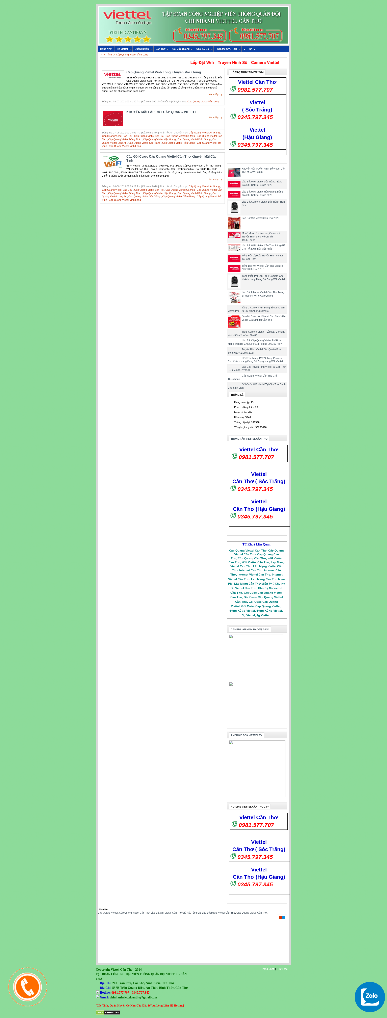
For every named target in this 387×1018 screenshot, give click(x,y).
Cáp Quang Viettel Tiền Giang (178, 143)
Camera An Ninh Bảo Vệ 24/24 (250, 629)
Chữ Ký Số (202, 49)
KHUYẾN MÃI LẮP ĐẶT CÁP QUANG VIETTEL (161, 112)
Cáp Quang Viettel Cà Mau (180, 136)
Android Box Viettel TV (246, 735)
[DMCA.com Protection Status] (108, 1014)
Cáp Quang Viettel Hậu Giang (159, 139)
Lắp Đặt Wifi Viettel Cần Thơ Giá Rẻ (170, 912)
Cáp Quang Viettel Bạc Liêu (117, 136)
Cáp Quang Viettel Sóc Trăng (144, 143)
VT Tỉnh (248, 49)
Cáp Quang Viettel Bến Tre (149, 136)
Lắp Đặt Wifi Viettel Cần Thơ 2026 (260, 218)
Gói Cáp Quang (180, 49)
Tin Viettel (122, 49)
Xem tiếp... (214, 94)
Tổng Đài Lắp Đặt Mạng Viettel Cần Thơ (213, 912)
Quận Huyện (142, 49)
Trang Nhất (267, 969)
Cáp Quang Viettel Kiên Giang (194, 139)
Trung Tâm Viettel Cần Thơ (249, 438)
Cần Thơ (160, 49)
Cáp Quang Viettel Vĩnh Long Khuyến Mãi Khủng (163, 72)
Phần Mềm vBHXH (226, 49)
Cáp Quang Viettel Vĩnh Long (132, 54)
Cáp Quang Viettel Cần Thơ (134, 912)
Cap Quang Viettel (108, 912)
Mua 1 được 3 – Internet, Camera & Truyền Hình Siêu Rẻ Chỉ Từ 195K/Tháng (261, 236)
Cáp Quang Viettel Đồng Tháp (124, 139)
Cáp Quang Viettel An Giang (204, 132)
